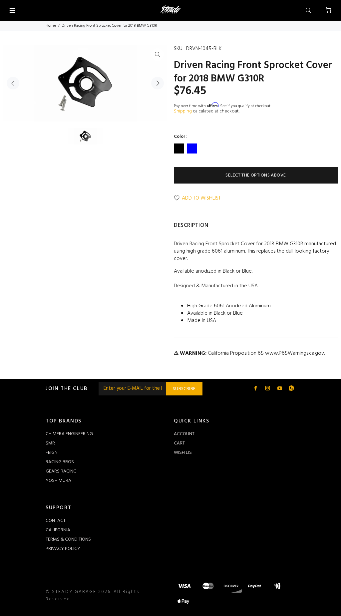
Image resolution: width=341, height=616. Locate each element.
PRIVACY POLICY (63, 549)
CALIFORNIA (58, 530)
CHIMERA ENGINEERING (69, 434)
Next (157, 83)
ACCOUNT (184, 434)
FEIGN (52, 452)
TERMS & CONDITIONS (68, 539)
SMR (50, 443)
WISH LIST (184, 452)
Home (51, 25)
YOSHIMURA (58, 481)
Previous (13, 83)
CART (179, 443)
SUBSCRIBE (184, 389)
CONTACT (56, 521)
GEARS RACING (61, 471)
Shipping (183, 111)
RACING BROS (60, 462)
